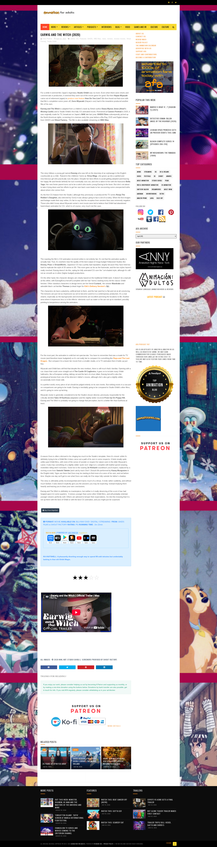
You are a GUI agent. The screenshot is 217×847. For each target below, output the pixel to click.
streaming (148, 172)
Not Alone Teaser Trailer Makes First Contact (161, 812)
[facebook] (172, 2)
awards (168, 176)
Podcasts (91, 27)
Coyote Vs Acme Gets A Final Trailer (160, 801)
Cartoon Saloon (143, 189)
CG (77, 39)
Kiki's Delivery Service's (94, 286)
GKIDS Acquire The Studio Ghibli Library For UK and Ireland (84, 761)
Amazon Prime (142, 198)
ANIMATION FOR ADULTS (78, 844)
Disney (161, 176)
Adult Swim (168, 189)
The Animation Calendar (146, 45)
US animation (166, 185)
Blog (117, 27)
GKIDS (90, 39)
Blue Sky (160, 198)
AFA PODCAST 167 (143, 344)
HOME (169, 843)
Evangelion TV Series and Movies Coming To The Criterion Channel (66, 831)
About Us (140, 33)
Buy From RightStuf (51, 510)
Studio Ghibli (52, 41)
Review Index (141, 39)
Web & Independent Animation (147, 185)
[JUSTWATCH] (83, 533)
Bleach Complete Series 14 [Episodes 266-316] (162, 143)
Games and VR (140, 27)
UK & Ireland (164, 172)
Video (127, 27)
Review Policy (142, 42)
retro (162, 194)
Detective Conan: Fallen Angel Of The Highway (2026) (163, 120)
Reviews (65, 27)
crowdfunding (151, 194)
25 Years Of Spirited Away (54, 763)
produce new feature (76, 98)
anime (72, 39)
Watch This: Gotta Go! (111, 811)
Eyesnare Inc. (98, 844)
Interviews (106, 27)
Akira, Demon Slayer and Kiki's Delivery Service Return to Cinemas (114, 761)
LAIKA (152, 198)
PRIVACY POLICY (109, 844)
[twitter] (175, 2)
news (104, 39)
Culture (154, 27)
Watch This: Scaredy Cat (112, 822)
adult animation (143, 181)
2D (44, 750)
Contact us (141, 36)
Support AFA (141, 51)
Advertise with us (143, 48)
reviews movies (119, 39)
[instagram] (168, 2)
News (53, 27)
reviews (110, 39)
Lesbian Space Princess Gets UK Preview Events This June (163, 131)
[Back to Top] (175, 844)
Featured (83, 39)
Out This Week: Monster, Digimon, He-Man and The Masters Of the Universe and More (68, 803)
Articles (78, 27)
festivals (147, 176)
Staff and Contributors (146, 54)
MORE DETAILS (113, 726)
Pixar (167, 181)
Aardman (140, 194)
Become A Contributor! (146, 57)
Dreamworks (156, 189)
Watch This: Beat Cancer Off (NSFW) (114, 801)
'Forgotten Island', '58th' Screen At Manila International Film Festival (69, 818)
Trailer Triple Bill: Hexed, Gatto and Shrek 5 (159, 823)
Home (45, 27)
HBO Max (97, 39)
